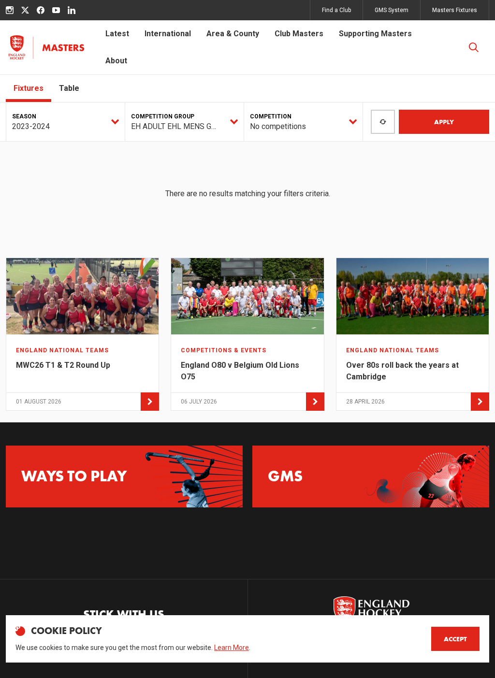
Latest (117, 33)
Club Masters (299, 33)
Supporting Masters (375, 33)
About (116, 60)
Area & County (232, 33)
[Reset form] (383, 122)
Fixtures (29, 88)
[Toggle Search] (473, 47)
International (168, 33)
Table (69, 88)
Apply (444, 121)
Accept (455, 639)
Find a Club (336, 10)
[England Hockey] (46, 47)
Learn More (231, 647)
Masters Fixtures (454, 10)
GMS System (391, 10)
